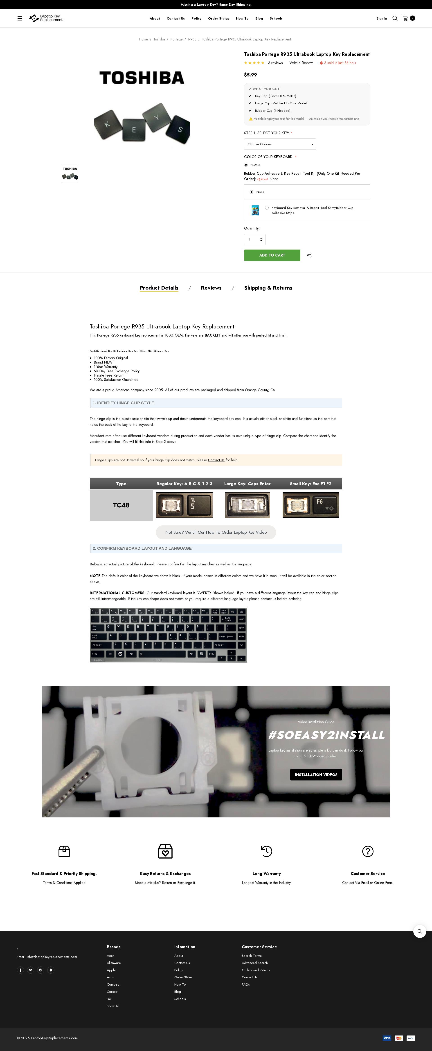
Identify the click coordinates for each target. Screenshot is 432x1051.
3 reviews (275, 63)
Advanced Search (255, 962)
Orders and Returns (256, 970)
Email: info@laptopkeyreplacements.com (47, 956)
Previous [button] (127, 4)
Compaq (113, 984)
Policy (178, 970)
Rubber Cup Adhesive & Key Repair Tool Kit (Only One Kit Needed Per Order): (302, 176)
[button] (419, 931)
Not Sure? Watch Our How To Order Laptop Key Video (216, 532)
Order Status (183, 977)
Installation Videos (316, 774)
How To (180, 984)
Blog (177, 991)
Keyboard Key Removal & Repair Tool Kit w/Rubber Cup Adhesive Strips (312, 210)
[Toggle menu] (20, 18)
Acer (110, 955)
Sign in (382, 18)
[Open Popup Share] (309, 255)
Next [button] (304, 4)
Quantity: (252, 228)
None (260, 192)
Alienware (114, 962)
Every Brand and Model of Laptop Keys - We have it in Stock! (216, 4)
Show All (113, 1006)
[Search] (395, 18)
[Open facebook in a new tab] (20, 970)
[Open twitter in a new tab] (30, 970)
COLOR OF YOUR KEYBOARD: (270, 156)
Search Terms (252, 955)
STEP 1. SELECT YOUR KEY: (268, 133)
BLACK (255, 164)
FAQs (246, 984)
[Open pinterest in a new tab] (40, 970)
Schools (180, 998)
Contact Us (216, 460)
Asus (110, 977)
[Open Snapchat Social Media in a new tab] (50, 970)
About (178, 955)
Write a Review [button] (301, 63)
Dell (109, 998)
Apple (111, 970)
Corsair (112, 991)
